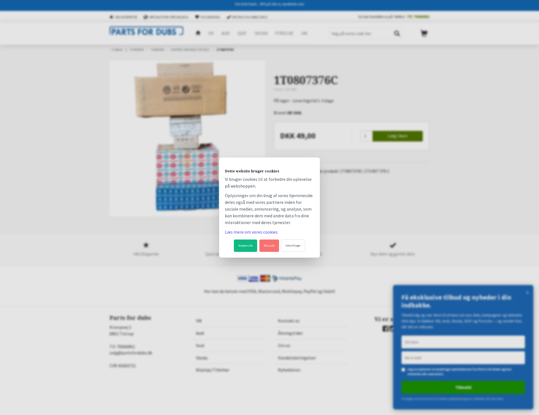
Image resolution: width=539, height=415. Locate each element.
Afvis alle (269, 245)
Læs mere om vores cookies (251, 232)
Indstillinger (293, 245)
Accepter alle (245, 245)
